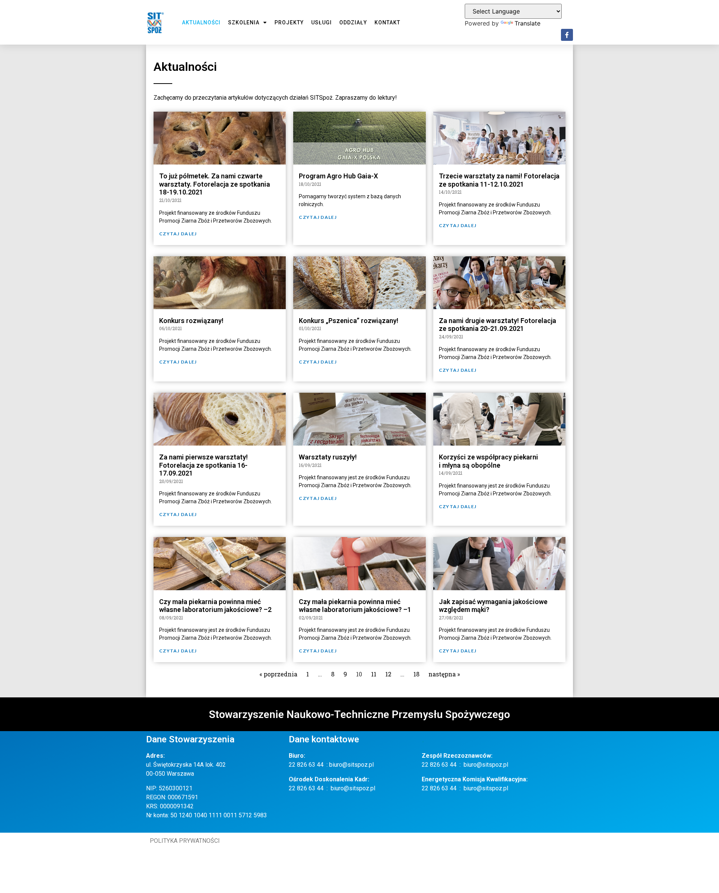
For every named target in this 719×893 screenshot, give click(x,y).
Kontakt (387, 22)
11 (373, 674)
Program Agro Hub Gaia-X (338, 176)
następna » (444, 674)
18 (416, 674)
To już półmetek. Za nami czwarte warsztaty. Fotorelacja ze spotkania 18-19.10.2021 (214, 184)
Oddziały (353, 22)
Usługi (321, 22)
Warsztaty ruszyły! (328, 457)
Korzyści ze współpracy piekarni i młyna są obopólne (488, 461)
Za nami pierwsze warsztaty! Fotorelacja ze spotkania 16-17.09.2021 (203, 465)
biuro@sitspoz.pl (351, 764)
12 (388, 674)
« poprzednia (278, 674)
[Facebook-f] (567, 35)
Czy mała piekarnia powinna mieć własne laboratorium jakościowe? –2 (215, 606)
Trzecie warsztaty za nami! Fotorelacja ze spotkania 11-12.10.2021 (499, 180)
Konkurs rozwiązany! (191, 321)
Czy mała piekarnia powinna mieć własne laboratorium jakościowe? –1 (355, 606)
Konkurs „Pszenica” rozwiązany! (348, 321)
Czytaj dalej (178, 233)
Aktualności (201, 22)
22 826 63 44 (306, 764)
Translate (527, 23)
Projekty (289, 22)
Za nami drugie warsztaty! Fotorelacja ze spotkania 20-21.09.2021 (497, 325)
